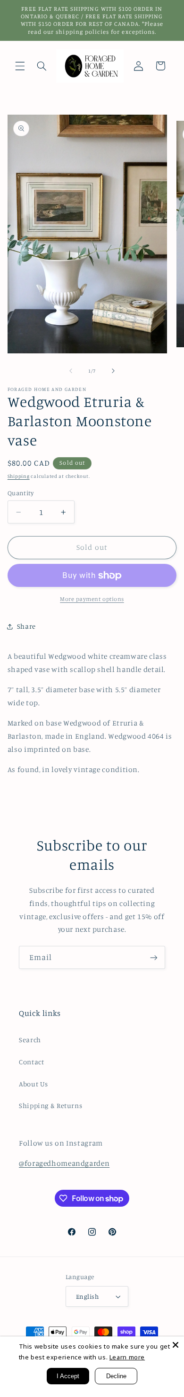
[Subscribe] (154, 957)
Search (30, 1040)
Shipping (19, 476)
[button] (20, 66)
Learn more (127, 1357)
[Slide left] (70, 370)
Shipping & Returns (50, 1105)
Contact (31, 1062)
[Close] (175, 1345)
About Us (33, 1084)
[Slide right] (113, 370)
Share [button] (26, 626)
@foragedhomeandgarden (64, 1163)
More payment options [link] (92, 598)
